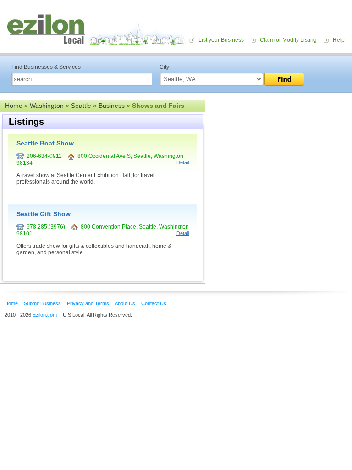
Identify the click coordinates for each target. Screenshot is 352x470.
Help (339, 40)
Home (13, 105)
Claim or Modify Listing (288, 40)
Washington (47, 105)
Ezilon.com (45, 315)
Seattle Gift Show (43, 214)
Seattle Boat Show (45, 143)
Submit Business (42, 303)
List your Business (221, 40)
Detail (182, 162)
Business (112, 105)
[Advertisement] (278, 155)
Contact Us (153, 303)
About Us (125, 303)
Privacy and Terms (88, 303)
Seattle (81, 105)
